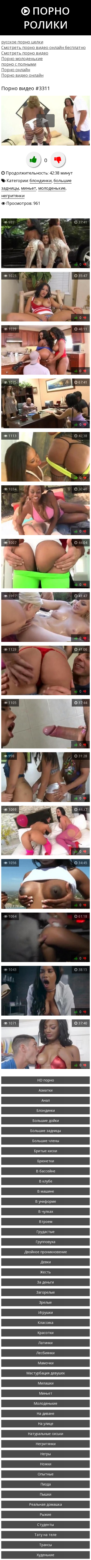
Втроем (45, 1221)
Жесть (45, 1272)
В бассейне (45, 1171)
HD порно (45, 1080)
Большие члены (45, 1140)
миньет (28, 188)
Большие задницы (45, 1130)
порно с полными (18, 64)
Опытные (46, 1474)
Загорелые (45, 1292)
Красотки (45, 1332)
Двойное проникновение (45, 1251)
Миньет (45, 1393)
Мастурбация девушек (45, 1373)
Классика (45, 1322)
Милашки (46, 1383)
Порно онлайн (15, 69)
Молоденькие (45, 1403)
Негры (45, 1453)
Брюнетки (45, 1161)
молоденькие (51, 188)
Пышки (45, 1494)
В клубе (45, 1181)
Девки (45, 1262)
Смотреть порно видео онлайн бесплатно (43, 47)
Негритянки (46, 1443)
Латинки (45, 1342)
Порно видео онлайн (22, 75)
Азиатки (46, 1090)
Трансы (45, 1544)
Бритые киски (45, 1150)
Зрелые (45, 1302)
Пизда (45, 1484)
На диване (45, 1413)
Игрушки (45, 1312)
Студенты (45, 1524)
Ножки (45, 1464)
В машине (45, 1191)
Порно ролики (47, 18)
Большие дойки (45, 1120)
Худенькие (45, 1554)
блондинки (41, 180)
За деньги (45, 1282)
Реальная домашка (45, 1504)
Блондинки (45, 1110)
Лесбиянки (45, 1352)
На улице (45, 1423)
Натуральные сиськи (45, 1433)
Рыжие (45, 1514)
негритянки (13, 195)
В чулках (45, 1211)
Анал (45, 1100)
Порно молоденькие (22, 58)
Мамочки (46, 1363)
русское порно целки (22, 42)
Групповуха (45, 1241)
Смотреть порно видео (24, 53)
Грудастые (45, 1231)
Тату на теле (45, 1534)
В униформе (45, 1201)
